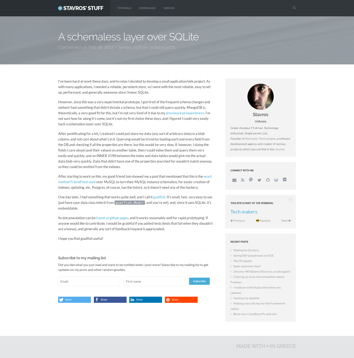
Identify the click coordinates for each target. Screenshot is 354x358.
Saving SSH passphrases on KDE (253, 255)
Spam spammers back (247, 266)
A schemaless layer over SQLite (128, 37)
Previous (239, 220)
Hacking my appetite (246, 298)
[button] (74, 300)
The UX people (242, 261)
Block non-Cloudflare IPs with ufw (255, 314)
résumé (279, 149)
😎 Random (263, 220)
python (140, 47)
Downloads (147, 8)
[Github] (267, 180)
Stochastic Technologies (260, 138)
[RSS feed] (242, 180)
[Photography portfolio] (284, 180)
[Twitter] (259, 180)
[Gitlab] (276, 180)
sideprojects (163, 47)
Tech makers (243, 211)
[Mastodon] (251, 180)
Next (284, 220)
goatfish (159, 197)
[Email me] (234, 180)
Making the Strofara (246, 250)
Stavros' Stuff (83, 8)
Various (169, 8)
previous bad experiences (185, 113)
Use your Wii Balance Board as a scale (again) (261, 271)
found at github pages (112, 218)
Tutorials (124, 8)
